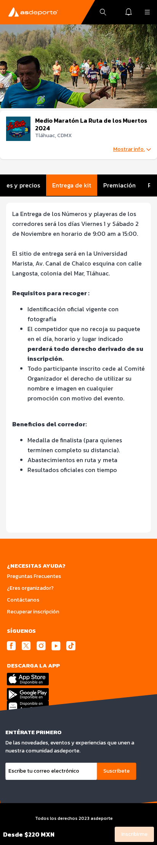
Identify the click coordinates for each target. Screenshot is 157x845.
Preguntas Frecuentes (34, 576)
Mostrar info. (129, 149)
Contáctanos (23, 600)
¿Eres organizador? (30, 588)
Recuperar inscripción (33, 612)
